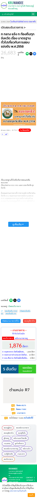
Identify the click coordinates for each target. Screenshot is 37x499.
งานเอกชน (7, 443)
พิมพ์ (16, 130)
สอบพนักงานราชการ (22, 428)
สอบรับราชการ (8, 338)
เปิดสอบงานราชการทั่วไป (10, 321)
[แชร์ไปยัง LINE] (27, 53)
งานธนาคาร (21, 454)
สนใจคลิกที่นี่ (28, 418)
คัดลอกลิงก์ (25, 130)
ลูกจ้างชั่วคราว (19, 443)
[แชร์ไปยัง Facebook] (34, 53)
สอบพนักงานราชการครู (11, 449)
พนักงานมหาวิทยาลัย (20, 438)
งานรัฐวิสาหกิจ (8, 454)
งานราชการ (21, 413)
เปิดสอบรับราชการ (14, 306)
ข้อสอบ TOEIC (21, 409)
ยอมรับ (31, 495)
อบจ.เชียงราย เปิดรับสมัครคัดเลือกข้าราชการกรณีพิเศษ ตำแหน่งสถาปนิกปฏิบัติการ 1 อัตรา (16, 358)
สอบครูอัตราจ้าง (29, 321)
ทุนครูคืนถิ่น (22, 433)
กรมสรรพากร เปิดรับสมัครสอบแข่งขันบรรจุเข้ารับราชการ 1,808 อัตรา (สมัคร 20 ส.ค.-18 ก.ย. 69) (15, 352)
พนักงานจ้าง (26, 449)
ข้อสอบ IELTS (21, 405)
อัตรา (18, 345)
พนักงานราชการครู (21, 338)
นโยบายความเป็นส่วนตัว (18, 491)
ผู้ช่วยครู (6, 438)
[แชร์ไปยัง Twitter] (30, 53)
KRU (15, 2)
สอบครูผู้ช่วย (8, 428)
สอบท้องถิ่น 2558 (11, 311)
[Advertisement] (18, 80)
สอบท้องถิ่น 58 (11, 314)
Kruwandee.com (13, 480)
